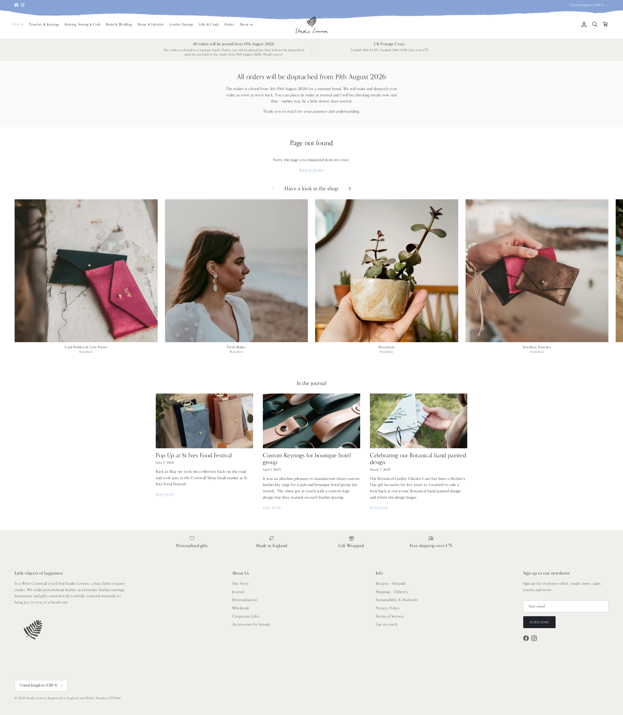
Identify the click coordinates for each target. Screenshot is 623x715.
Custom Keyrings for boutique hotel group (307, 459)
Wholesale (240, 608)
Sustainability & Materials (397, 600)
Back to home (311, 170)
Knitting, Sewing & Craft (83, 24)
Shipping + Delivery (392, 592)
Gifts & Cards (209, 24)
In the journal (312, 383)
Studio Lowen (36, 698)
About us (246, 24)
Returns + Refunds (391, 583)
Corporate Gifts (245, 616)
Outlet (229, 24)
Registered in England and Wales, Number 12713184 (84, 698)
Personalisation (244, 600)
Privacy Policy (388, 608)
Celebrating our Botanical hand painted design (418, 459)
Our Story (240, 583)
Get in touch (386, 624)
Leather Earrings (181, 24)
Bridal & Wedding (119, 24)
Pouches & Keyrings (44, 24)
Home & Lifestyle (150, 24)
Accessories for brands (251, 624)
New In (18, 24)
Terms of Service (389, 616)
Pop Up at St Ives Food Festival (194, 455)
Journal (238, 592)
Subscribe (539, 622)
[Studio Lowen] (311, 24)
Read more (165, 494)
